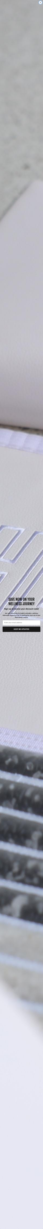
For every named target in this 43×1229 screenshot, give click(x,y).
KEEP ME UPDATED (21, 629)
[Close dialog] (40, 2)
